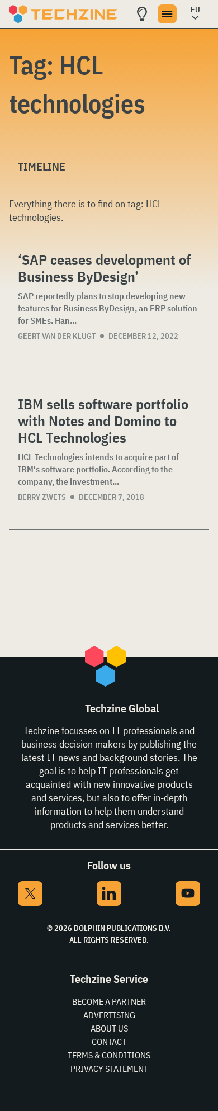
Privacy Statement (109, 1068)
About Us (109, 1028)
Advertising (109, 1014)
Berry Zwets (42, 497)
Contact (109, 1041)
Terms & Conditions (109, 1055)
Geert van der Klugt (57, 336)
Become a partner (109, 1001)
